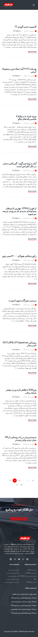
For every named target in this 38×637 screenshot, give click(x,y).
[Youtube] (19, 559)
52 (22, 484)
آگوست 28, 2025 (28, 260)
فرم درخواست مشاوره (12, 579)
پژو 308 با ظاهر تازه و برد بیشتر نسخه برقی (21, 391)
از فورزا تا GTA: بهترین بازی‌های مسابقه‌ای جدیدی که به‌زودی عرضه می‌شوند (19, 211)
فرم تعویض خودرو (13, 576)
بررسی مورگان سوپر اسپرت (22, 300)
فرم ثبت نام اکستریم (13, 573)
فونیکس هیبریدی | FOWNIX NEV (28, 577)
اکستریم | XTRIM (31, 582)
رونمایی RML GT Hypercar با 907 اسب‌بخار (19, 344)
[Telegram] (11, 559)
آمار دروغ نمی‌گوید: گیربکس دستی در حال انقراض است (19, 165)
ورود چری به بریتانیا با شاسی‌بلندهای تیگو (26, 117)
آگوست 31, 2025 (29, 76)
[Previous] (33, 480)
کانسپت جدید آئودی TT (25, 26)
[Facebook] (27, 559)
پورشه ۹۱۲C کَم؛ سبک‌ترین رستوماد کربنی (19, 70)
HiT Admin (16, 31)
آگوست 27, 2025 (28, 305)
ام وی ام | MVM (31, 570)
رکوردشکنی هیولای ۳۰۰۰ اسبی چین (19, 255)
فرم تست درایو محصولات (11, 582)
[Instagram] (15, 559)
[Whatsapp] (23, 559)
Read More (32, 51)
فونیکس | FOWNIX (30, 573)
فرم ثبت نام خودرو (13, 570)
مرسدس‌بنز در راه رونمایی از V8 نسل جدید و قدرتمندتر (20, 438)
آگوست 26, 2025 (28, 397)
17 (10, 480)
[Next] (17, 485)
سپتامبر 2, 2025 (29, 31)
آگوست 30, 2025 (28, 170)
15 (19, 480)
